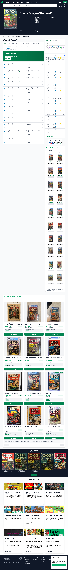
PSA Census (55, 40)
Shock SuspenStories (16, 36)
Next (62, 445)
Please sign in (29, 64)
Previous (7, 445)
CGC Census (48, 40)
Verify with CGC (61, 55)
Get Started (7, 58)
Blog (50, 561)
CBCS (9, 43)
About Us (27, 2)
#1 (7, 497)
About (50, 559)
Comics (8, 36)
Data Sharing (35, 559)
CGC (5, 43)
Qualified (20, 46)
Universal (7, 46)
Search (26, 43)
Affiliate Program (27, 563)
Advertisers (26, 561)
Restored (25, 46)
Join (65, 2)
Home (4, 36)
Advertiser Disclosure (61, 6)
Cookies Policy (61, 561)
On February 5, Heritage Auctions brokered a (13, 495)
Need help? (43, 559)
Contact (35, 2)
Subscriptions (26, 559)
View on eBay (13, 334)
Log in (60, 2)
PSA (13, 43)
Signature (14, 46)
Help (31, 2)
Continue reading (8, 502)
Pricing (22, 2)
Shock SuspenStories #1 (26, 36)
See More (34, 475)
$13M (6, 496)
